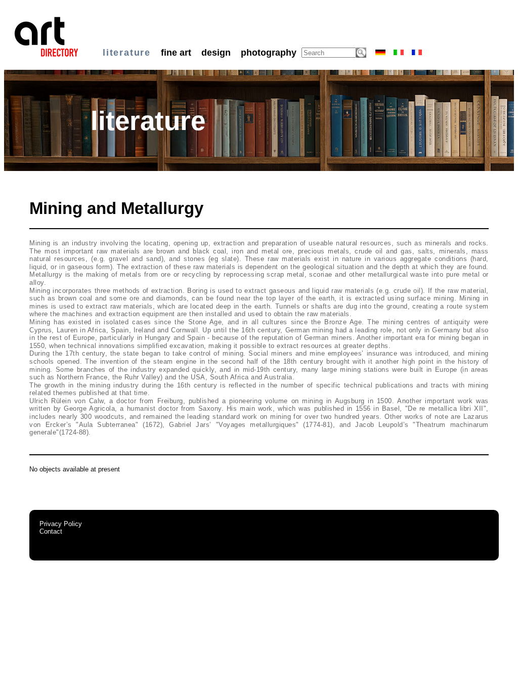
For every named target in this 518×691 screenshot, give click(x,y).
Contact (50, 531)
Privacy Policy (60, 524)
